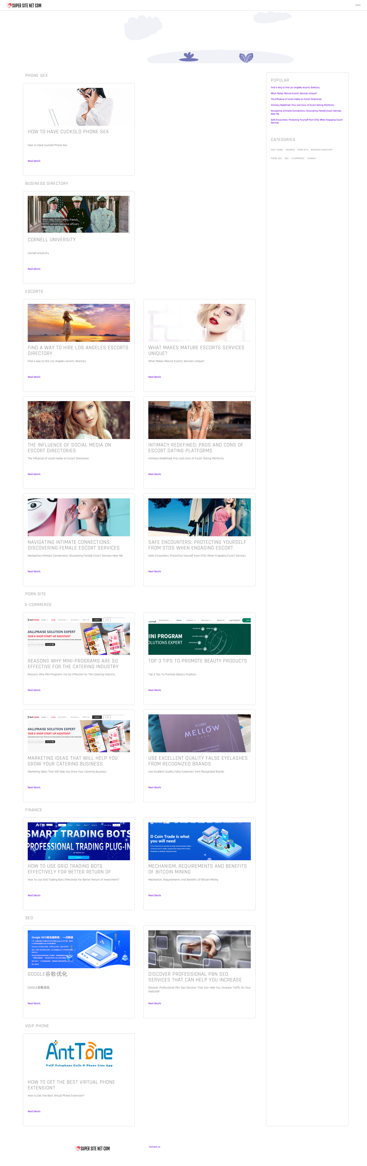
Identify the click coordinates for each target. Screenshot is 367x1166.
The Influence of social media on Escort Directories (296, 99)
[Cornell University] (79, 214)
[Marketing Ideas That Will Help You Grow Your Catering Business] (79, 733)
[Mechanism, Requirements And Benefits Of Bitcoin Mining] (199, 841)
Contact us (154, 1146)
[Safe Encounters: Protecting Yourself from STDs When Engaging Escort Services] (199, 517)
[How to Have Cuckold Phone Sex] (79, 106)
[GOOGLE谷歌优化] (79, 949)
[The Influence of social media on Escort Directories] (79, 419)
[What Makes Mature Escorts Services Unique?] (199, 322)
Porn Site (303, 150)
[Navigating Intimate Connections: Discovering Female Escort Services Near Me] (79, 517)
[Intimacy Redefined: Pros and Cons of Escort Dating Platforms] (199, 419)
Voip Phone (277, 150)
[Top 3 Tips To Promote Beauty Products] (199, 635)
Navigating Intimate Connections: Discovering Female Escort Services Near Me (306, 112)
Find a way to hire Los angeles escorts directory (295, 87)
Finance (311, 158)
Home (358, 5)
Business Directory (322, 150)
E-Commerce (297, 158)
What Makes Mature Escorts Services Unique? (294, 93)
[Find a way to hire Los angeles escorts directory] (79, 322)
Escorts (290, 150)
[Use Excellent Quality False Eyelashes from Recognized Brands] (199, 733)
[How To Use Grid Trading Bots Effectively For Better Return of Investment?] (79, 841)
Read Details (34, 161)
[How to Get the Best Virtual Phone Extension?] (79, 1057)
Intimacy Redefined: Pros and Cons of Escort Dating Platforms (302, 105)
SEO (287, 158)
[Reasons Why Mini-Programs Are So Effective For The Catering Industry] (79, 635)
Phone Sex (276, 158)
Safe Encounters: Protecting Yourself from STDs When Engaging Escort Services (307, 121)
